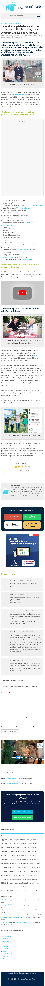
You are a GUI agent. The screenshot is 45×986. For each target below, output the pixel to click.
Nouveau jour (6, 922)
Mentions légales (13, 973)
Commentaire (5, 693)
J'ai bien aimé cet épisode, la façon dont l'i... (23, 855)
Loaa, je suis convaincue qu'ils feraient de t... (24, 836)
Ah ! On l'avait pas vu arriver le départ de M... (26, 867)
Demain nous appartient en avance (12, 900)
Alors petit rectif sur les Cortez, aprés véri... (24, 887)
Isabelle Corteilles (32, 35)
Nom (26, 717)
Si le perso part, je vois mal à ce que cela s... (23, 840)
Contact (21, 973)
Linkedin (5, 956)
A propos (33, 973)
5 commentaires (18, 37)
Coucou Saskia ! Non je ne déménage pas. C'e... (24, 879)
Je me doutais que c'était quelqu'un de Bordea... (24, 883)
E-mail (27, 722)
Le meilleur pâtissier (16, 23)
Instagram (6, 941)
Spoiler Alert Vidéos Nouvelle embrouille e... (28, 875)
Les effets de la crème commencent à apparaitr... (27, 863)
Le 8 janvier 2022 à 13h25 (25, 594)
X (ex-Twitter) (7, 936)
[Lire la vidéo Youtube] (22, 293)
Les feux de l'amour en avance (10, 917)
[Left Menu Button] (2, 6)
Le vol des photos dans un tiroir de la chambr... (27, 871)
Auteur (27, 973)
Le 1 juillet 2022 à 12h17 (25, 660)
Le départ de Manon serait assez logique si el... (23, 859)
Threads (5, 944)
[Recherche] (38, 16)
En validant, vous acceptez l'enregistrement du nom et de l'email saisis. (21, 727)
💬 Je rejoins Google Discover (22, 817)
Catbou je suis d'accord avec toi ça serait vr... (23, 847)
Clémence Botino (8, 257)
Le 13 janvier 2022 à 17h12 (25, 632)
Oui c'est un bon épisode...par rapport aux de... (23, 851)
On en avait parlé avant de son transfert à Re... (24, 843)
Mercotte (36, 355)
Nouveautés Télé (5, 23)
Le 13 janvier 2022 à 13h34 (24, 611)
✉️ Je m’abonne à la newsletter (22, 812)
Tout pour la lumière (21, 922)
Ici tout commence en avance (10, 910)
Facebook (5, 939)
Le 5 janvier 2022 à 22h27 (25, 580)
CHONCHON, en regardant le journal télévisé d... (25, 891)
